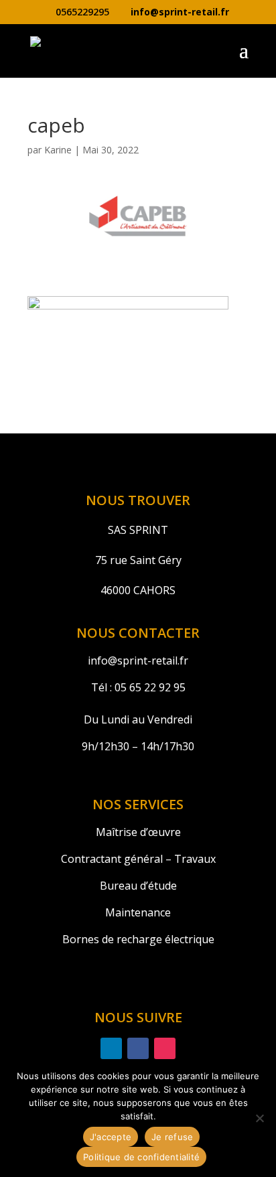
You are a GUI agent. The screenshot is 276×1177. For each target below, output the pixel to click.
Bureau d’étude (138, 885)
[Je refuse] (259, 1118)
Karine (58, 149)
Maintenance (138, 912)
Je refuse (172, 1136)
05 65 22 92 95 (149, 687)
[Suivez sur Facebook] (138, 1048)
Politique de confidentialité (141, 1157)
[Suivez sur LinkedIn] (111, 1048)
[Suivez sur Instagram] (165, 1048)
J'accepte (110, 1136)
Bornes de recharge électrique (138, 939)
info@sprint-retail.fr (138, 660)
